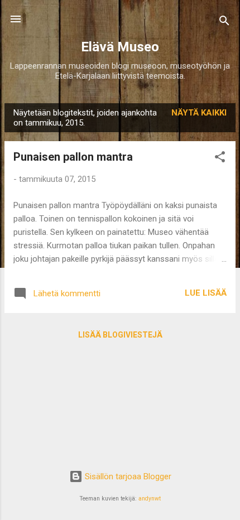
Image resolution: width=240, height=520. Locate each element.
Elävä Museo (120, 47)
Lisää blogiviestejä (120, 334)
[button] (220, 158)
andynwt (149, 498)
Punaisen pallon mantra (73, 156)
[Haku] (224, 23)
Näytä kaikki (199, 113)
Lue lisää (206, 293)
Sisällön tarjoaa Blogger (127, 476)
